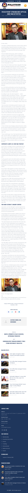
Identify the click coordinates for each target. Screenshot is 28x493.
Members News (5, 24)
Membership (6, 437)
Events (4, 441)
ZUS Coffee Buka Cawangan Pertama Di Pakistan (18, 362)
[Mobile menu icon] (25, 5)
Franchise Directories (8, 439)
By (19, 303)
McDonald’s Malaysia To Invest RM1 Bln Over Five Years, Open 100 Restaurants (18, 378)
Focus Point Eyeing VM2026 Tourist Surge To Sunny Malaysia (18, 384)
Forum (4, 450)
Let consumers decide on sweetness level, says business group (15, 466)
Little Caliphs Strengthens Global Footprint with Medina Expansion (17, 354)
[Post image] (4, 356)
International (6, 446)
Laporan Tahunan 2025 (8, 457)
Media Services (6, 448)
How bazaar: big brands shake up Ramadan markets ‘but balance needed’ (14, 472)
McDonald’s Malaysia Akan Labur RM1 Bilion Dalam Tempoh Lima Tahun (18, 392)
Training (5, 443)
